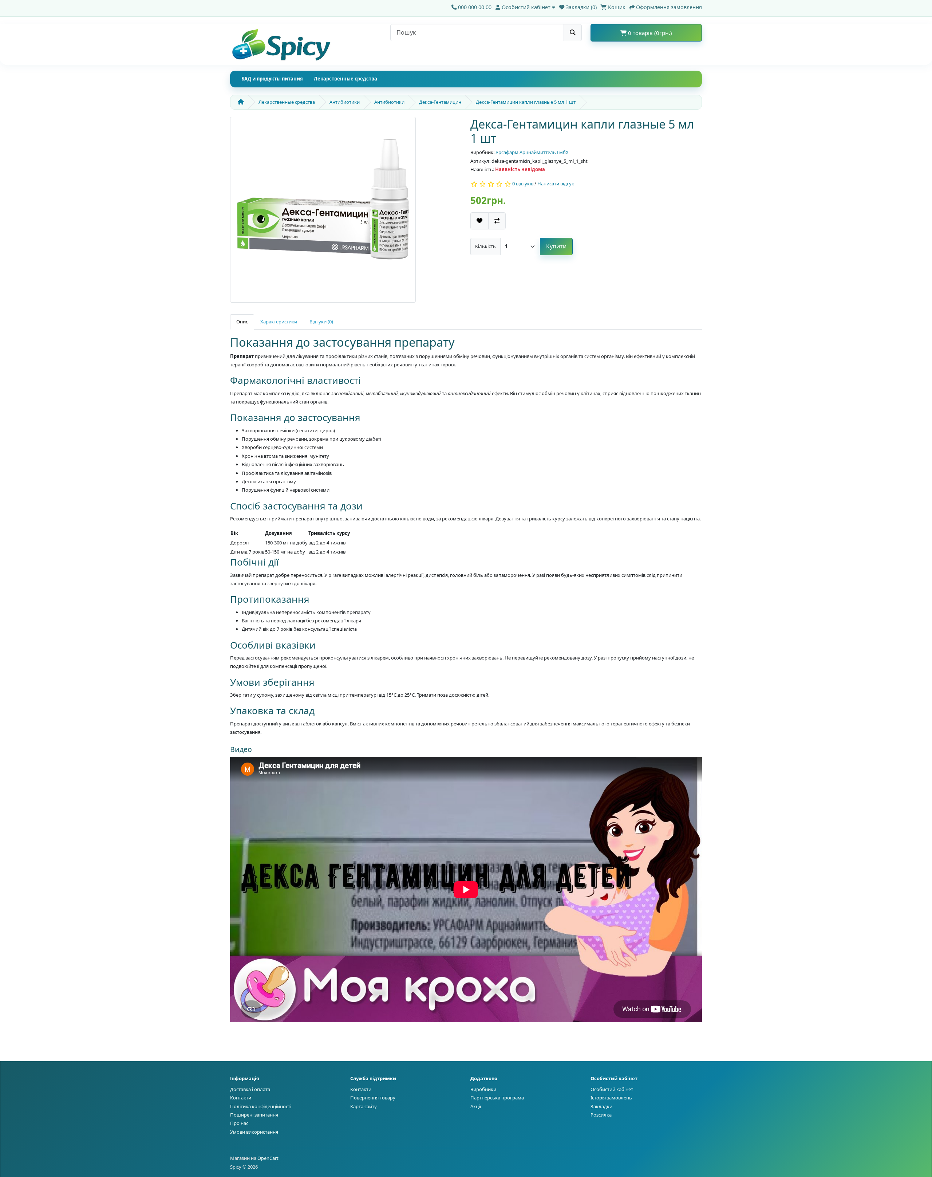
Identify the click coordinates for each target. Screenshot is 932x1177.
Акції (475, 1106)
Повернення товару (372, 1097)
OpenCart (268, 1158)
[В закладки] (479, 220)
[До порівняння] (497, 220)
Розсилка (601, 1114)
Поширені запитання (254, 1114)
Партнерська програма (497, 1097)
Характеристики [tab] (278, 321)
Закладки (601, 1106)
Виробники (483, 1089)
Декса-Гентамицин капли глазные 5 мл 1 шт (526, 102)
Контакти (240, 1097)
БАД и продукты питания (272, 78)
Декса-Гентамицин (440, 102)
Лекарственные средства (345, 78)
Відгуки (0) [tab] (321, 321)
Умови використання (254, 1132)
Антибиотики (344, 102)
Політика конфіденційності (260, 1106)
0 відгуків (522, 184)
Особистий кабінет (612, 1089)
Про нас (239, 1123)
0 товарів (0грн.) (649, 32)
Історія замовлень (611, 1097)
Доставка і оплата (250, 1089)
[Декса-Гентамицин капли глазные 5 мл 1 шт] (323, 212)
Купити (556, 246)
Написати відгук (555, 184)
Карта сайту (363, 1106)
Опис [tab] (242, 321)
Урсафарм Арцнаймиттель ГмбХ (532, 152)
